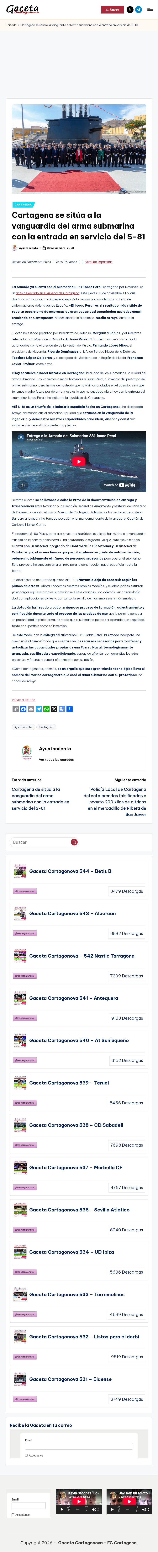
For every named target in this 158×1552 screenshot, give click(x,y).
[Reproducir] (62, 1509)
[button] (112, 10)
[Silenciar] (94, 1509)
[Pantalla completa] (97, 1509)
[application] (79, 1501)
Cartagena (46, 727)
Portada (11, 25)
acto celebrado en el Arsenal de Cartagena (47, 293)
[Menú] (149, 9)
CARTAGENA (23, 204)
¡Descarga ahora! (24, 891)
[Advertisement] (79, 60)
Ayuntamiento (23, 727)
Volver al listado (23, 700)
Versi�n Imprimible (99, 262)
